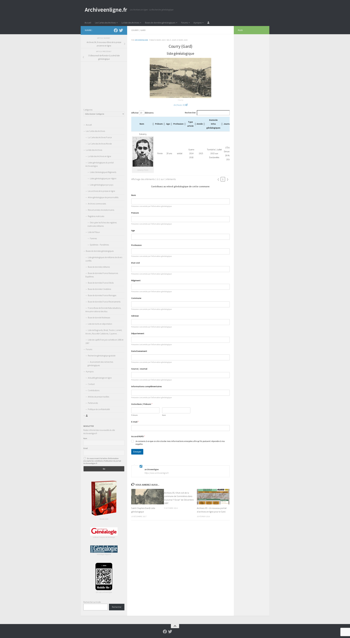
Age (133, 230)
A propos (198, 22)
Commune (136, 298)
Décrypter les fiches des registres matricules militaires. (102, 224)
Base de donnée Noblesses (99, 317)
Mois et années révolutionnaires (101, 210)
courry (135, 30)
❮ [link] (218, 179)
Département (137, 333)
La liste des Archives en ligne (99, 156)
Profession (136, 245)
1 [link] (223, 179)
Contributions (93, 390)
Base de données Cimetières (99, 289)
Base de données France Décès (101, 282)
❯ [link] (228, 179)
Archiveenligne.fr (106, 9)
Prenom (135, 213)
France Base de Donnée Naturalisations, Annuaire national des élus (103, 310)
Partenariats (93, 403)
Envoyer (137, 451)
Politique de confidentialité (99, 409)
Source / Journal (139, 368)
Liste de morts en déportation (100, 324)
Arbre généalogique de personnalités (103, 197)
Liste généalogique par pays (101, 184)
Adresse (135, 315)
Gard (143, 30)
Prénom (134, 415)
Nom (133, 195)
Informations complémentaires (146, 386)
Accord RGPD (138, 436)
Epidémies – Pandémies (99, 244)
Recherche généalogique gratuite (101, 355)
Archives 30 (179, 105)
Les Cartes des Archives (105, 22)
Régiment (136, 280)
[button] (153, 124)
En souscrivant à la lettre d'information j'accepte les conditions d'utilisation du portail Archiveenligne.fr (102, 461)
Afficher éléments (142, 112)
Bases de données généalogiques (160, 22)
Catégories (87, 109)
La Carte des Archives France (100, 137)
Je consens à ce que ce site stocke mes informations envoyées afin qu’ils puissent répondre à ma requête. (180, 442)
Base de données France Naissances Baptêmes (101, 275)
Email (85, 448)
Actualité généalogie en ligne (100, 378)
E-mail (135, 421)
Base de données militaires (99, 267)
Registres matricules (96, 216)
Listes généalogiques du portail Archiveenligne (99, 164)
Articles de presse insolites (98, 396)
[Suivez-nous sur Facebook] (116, 30)
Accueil (88, 22)
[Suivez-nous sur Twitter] (121, 30)
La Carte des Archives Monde (100, 143)
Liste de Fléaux (94, 232)
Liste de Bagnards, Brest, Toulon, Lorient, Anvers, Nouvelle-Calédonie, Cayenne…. (103, 332)
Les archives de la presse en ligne (101, 191)
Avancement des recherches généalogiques (100, 364)
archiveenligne (141, 40)
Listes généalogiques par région (103, 178)
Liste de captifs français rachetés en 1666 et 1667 (104, 341)
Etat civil (135, 262)
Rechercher (116, 607)
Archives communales (97, 203)
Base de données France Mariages (102, 295)
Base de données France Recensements (104, 301)
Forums (184, 22)
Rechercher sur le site (92, 602)
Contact (91, 384)
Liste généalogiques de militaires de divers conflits (103, 259)
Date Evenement (139, 351)
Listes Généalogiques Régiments (103, 172)
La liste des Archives (130, 22)
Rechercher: (190, 112)
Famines (93, 238)
